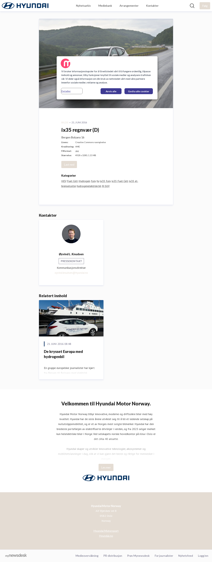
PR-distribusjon (112, 555)
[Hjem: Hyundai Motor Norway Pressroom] (25, 5)
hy (98, 181)
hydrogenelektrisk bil (89, 186)
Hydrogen (84, 181)
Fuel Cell (72, 181)
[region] (107, 77)
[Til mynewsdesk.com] (16, 555)
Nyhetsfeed (185, 555)
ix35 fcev (105, 181)
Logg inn (203, 555)
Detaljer (66, 91)
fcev (93, 181)
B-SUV (106, 186)
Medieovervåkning (86, 555)
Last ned (69, 164)
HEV (63, 181)
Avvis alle (111, 91)
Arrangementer (129, 5)
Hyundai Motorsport (106, 530)
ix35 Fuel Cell (120, 181)
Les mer (106, 467)
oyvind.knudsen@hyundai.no (71, 272)
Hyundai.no (106, 535)
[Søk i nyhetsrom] (192, 5)
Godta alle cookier (138, 91)
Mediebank (105, 5)
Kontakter (152, 5)
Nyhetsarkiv (83, 5)
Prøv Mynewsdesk (138, 555)
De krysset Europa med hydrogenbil (63, 354)
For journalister (164, 555)
